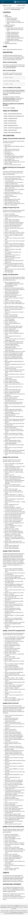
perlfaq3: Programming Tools (13, 32)
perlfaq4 (5, 274)
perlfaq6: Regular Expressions (13, 36)
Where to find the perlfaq (12, 18)
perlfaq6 (5, 551)
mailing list (20, 912)
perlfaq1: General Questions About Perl (15, 28)
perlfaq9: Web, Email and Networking (14, 40)
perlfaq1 (5, 138)
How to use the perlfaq (11, 19)
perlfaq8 (5, 703)
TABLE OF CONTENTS (10, 25)
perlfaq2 (13, 107)
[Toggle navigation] (2, 2)
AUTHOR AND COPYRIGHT (11, 43)
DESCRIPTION (8, 16)
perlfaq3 (5, 207)
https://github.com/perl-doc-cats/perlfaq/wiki (15, 90)
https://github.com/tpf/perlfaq (9, 98)
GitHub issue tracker (3, 907)
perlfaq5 (5, 457)
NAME (6, 15)
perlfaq (4, 5)
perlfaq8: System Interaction (13, 39)
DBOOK (16, 905)
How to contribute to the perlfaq (13, 21)
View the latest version (15, 9)
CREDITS (7, 42)
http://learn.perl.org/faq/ (12, 66)
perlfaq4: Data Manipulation (12, 33)
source (7, 5)
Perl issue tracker (14, 912)
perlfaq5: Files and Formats (12, 35)
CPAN (10, 5)
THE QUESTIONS (9, 26)
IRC (24, 912)
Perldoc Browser (21, 2)
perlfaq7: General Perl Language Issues (15, 37)
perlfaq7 (5, 630)
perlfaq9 (5, 826)
